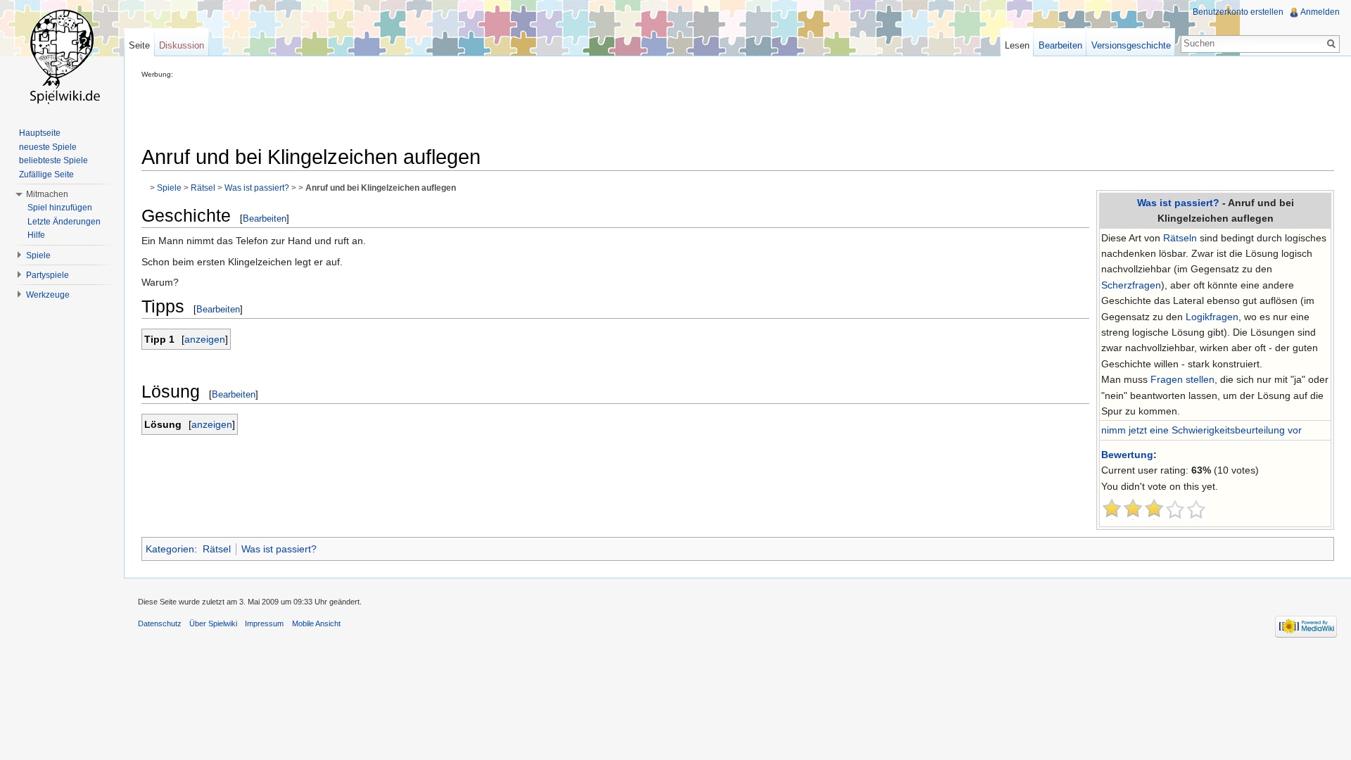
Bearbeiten (264, 218)
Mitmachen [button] (47, 194)
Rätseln (1180, 237)
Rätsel (203, 187)
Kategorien (170, 549)
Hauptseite (40, 133)
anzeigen (204, 339)
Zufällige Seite (46, 174)
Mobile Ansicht (316, 623)
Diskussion (181, 45)
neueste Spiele (48, 147)
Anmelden (1320, 12)
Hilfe (36, 235)
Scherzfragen (1131, 285)
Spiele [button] (38, 255)
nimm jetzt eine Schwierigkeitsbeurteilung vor (1201, 430)
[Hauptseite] (62, 56)
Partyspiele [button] (47, 275)
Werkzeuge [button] (48, 295)
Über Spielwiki (213, 623)
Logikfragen (1212, 316)
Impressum (264, 623)
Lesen (1017, 45)
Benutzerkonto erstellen (1238, 12)
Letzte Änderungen (64, 222)
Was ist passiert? (1178, 202)
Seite (139, 45)
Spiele (169, 187)
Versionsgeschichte (1131, 45)
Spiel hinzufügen (59, 208)
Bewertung (1127, 454)
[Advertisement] (397, 109)
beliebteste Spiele (53, 160)
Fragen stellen (1182, 379)
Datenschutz (160, 623)
